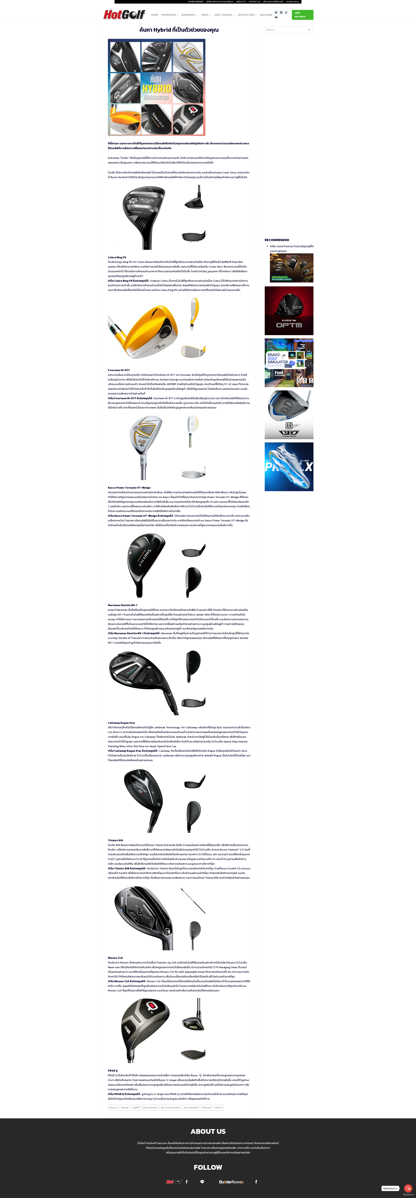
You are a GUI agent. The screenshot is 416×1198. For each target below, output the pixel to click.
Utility (125, 1107)
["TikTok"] (286, 12)
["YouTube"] (276, 17)
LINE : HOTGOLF (300, 14)
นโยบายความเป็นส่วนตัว (273, 1)
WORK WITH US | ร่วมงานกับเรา (220, 1)
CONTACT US (254, 1)
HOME (154, 15)
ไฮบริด (218, 1107)
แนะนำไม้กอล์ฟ (191, 1107)
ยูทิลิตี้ (136, 1107)
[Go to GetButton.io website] (408, 1195)
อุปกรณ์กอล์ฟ (150, 1107)
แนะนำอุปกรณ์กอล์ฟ (170, 1107)
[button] (177, 15)
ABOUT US (241, 1)
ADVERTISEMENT (196, 1)
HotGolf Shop (292, 1)
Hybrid (113, 1107)
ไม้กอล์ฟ (206, 1107)
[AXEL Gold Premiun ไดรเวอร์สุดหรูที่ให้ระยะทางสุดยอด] (291, 267)
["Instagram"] (281, 12)
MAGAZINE (266, 15)
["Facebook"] (276, 12)
